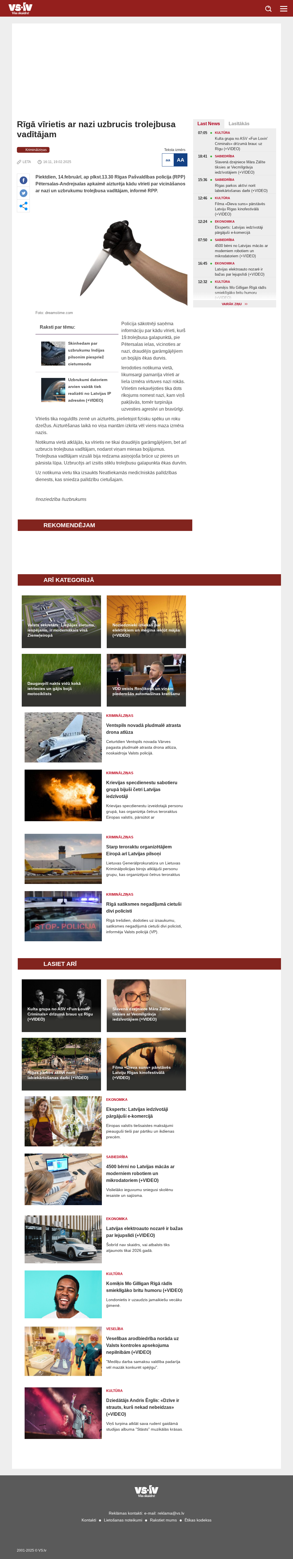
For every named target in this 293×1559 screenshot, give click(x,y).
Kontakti (89, 1520)
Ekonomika (117, 1100)
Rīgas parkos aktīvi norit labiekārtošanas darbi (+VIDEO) (57, 1075)
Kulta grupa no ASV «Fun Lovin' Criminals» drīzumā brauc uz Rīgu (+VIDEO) (60, 1014)
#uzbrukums (74, 499)
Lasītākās (239, 123)
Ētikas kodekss (198, 1520)
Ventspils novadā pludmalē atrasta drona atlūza (143, 729)
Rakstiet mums (163, 1520)
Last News (208, 123)
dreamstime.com (59, 313)
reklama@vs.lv (171, 1513)
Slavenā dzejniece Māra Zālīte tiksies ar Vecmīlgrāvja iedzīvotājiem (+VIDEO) (141, 1014)
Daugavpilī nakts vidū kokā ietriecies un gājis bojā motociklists (54, 688)
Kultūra (114, 1274)
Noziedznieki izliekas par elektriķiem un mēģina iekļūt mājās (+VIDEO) (146, 630)
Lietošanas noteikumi (123, 1520)
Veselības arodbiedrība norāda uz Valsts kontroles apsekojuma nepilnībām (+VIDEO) (142, 1345)
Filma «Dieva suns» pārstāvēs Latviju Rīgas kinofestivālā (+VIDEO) (141, 1072)
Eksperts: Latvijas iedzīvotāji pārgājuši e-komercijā (137, 1113)
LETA (27, 162)
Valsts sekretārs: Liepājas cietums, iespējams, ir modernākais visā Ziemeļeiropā (61, 630)
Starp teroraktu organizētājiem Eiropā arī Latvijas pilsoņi (139, 850)
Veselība (114, 1329)
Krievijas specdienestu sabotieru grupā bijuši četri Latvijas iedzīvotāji (141, 789)
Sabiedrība (117, 1157)
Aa (168, 160)
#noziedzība (47, 499)
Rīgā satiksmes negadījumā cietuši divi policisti (143, 907)
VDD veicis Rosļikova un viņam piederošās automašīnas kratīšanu (146, 691)
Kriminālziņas (36, 150)
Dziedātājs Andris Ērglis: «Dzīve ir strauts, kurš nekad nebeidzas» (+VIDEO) (142, 1407)
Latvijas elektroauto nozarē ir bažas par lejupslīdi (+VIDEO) (144, 1232)
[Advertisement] (146, 76)
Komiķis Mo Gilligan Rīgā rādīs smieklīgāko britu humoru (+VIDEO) (144, 1287)
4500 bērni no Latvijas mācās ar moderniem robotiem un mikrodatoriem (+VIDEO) (140, 1173)
